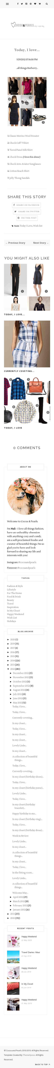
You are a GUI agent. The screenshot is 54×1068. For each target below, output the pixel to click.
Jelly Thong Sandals (20, 178)
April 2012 (18, 897)
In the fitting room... (22, 872)
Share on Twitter (28, 212)
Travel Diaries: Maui (30, 952)
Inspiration (13, 607)
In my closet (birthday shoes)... (28, 776)
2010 (12, 918)
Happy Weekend (15, 614)
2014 (12, 660)
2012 (12, 669)
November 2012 (21, 677)
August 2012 (19, 690)
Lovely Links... (19, 745)
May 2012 (17, 702)
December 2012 (20, 673)
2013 (12, 665)
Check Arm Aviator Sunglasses (25, 164)
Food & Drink (14, 596)
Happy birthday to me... (24, 813)
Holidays (11, 621)
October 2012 (19, 681)
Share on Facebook (28, 205)
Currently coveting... (19, 371)
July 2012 (17, 694)
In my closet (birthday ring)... (27, 819)
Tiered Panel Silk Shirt (21, 150)
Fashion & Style (15, 586)
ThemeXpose (29, 1055)
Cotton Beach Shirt (19, 171)
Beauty (10, 600)
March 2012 (18, 901)
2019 (12, 643)
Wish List (12, 617)
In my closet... (19, 723)
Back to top (41, 1064)
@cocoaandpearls (27, 562)
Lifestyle (11, 589)
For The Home (14, 593)
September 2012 (21, 686)
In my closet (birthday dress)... (27, 830)
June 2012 (17, 698)
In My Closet (13, 610)
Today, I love (13, 427)
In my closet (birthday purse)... (28, 788)
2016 (12, 652)
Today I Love (26, 226)
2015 (12, 656)
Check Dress (16, 157)
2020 (12, 639)
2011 (12, 914)
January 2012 (19, 909)
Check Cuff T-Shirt (19, 143)
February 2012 (20, 905)
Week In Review (20, 836)
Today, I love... (14, 314)
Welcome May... (20, 893)
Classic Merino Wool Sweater (24, 136)
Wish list (37, 226)
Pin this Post (29, 218)
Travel (10, 603)
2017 (12, 648)
